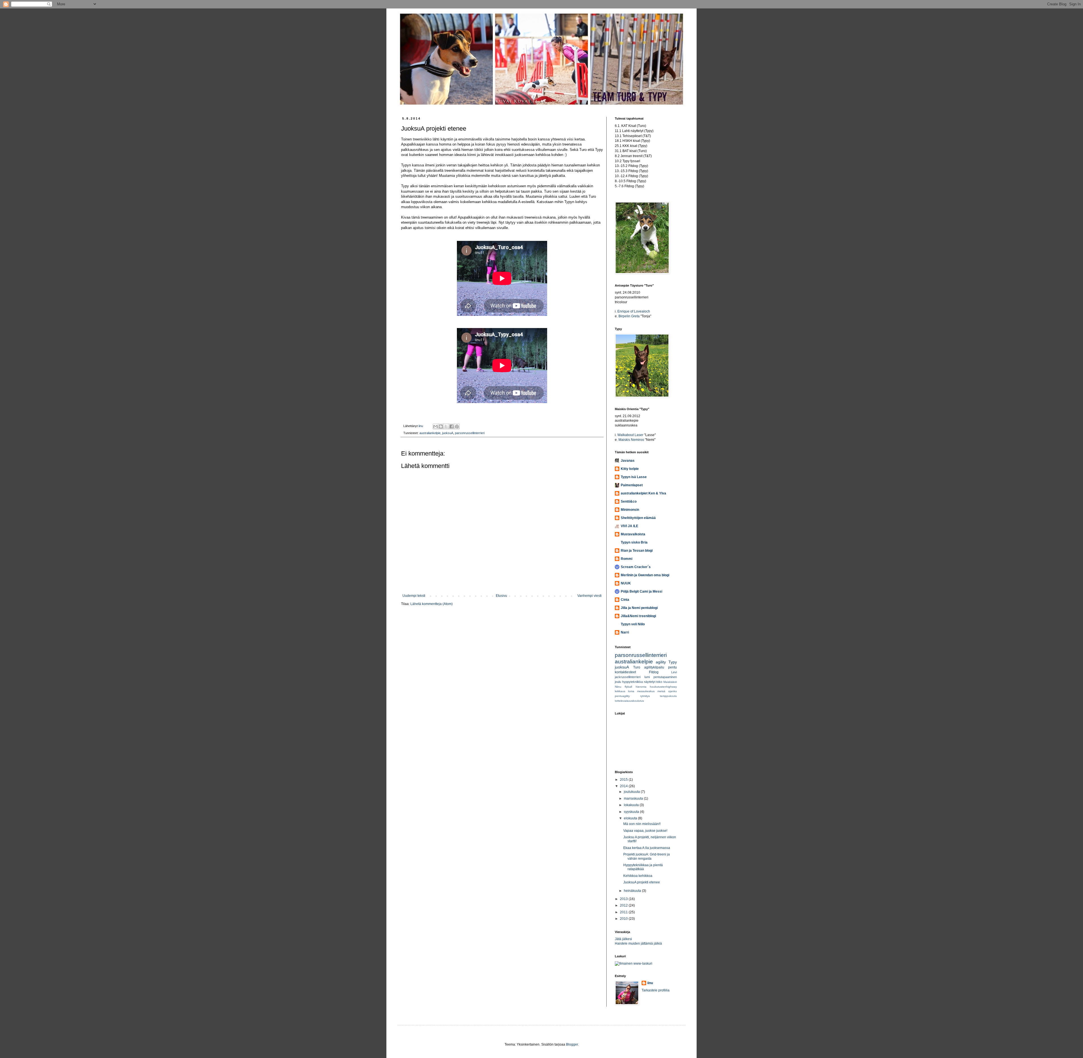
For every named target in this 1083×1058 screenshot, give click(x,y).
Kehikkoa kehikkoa (637, 876)
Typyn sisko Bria (634, 542)
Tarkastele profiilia (656, 990)
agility (661, 662)
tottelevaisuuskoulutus (629, 700)
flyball (628, 686)
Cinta (625, 600)
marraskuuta (634, 798)
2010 (624, 919)
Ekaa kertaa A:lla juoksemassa (646, 848)
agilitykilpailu (654, 667)
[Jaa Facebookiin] (451, 426)
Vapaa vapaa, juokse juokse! (645, 831)
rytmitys (645, 696)
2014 (624, 786)
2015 (624, 780)
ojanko (672, 691)
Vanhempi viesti (589, 596)
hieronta (641, 686)
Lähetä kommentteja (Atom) (431, 604)
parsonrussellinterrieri (470, 433)
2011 (624, 912)
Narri (625, 632)
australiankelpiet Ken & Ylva (643, 493)
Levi (674, 672)
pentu (672, 667)
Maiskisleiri (670, 681)
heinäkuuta (633, 891)
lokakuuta (632, 805)
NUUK (626, 583)
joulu (618, 681)
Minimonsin (630, 510)
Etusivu (501, 596)
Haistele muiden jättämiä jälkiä (638, 943)
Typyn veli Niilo (633, 624)
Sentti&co (629, 501)
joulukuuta (632, 792)
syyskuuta (632, 812)
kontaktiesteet (625, 672)
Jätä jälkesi (623, 939)
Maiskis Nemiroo (631, 440)
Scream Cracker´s (636, 567)
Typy (672, 662)
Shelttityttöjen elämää (638, 518)
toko (659, 681)
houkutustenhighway (663, 686)
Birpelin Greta (629, 316)
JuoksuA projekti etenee (641, 882)
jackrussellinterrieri (627, 677)
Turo (636, 667)
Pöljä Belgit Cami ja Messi (641, 591)
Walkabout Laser (630, 435)
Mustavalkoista (633, 534)
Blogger (572, 1044)
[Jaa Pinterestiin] (457, 426)
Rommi (626, 559)
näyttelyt (649, 681)
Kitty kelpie (630, 469)
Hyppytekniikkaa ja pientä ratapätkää (643, 867)
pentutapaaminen (665, 677)
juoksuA (447, 433)
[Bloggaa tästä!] (441, 426)
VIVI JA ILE (629, 526)
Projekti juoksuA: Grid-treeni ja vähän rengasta (646, 856)
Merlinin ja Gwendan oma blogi (645, 575)
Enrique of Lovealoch (633, 311)
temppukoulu (668, 696)
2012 (624, 905)
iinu (650, 983)
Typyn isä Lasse (634, 477)
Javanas (628, 461)
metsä (661, 691)
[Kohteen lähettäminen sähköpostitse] (435, 426)
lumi (647, 677)
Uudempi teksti (413, 596)
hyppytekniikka (632, 681)
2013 (624, 899)
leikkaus (620, 691)
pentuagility (622, 696)
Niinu (618, 686)
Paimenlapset (632, 485)
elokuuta (631, 818)
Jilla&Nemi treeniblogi (638, 616)
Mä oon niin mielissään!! (642, 824)
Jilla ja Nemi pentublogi (639, 608)
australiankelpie (430, 433)
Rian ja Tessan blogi (637, 551)
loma (631, 691)
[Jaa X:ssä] (446, 426)
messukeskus (646, 691)
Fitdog (654, 672)
